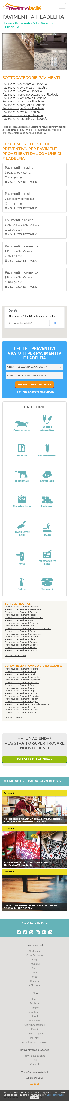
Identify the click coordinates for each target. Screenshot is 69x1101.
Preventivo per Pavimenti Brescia (21, 647)
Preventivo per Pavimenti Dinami (21, 688)
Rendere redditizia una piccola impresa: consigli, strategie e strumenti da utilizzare (33, 820)
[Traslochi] (47, 580)
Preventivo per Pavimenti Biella (20, 639)
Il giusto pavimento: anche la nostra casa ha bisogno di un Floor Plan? (30, 906)
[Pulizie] (22, 580)
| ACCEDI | (34, 1084)
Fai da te (34, 1003)
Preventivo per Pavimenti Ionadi (20, 712)
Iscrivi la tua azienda (34, 1056)
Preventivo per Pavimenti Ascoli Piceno (24, 617)
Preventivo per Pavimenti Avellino (21, 623)
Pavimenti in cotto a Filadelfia (22, 91)
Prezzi (34, 1016)
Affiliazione (34, 985)
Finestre (22, 455)
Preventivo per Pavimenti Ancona (21, 612)
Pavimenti (47, 506)
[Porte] (22, 554)
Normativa (34, 1020)
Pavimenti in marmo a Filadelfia (23, 101)
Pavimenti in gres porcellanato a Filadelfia (30, 94)
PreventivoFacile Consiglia (34, 1042)
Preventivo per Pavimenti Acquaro (21, 669)
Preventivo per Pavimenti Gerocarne (22, 710)
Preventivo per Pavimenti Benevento (23, 634)
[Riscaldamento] (47, 446)
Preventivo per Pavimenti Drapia (20, 690)
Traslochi (47, 589)
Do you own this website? (20, 323)
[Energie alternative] (47, 417)
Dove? (10, 375)
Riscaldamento (47, 455)
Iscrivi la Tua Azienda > (34, 759)
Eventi (34, 1029)
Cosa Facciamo (34, 955)
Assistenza (34, 1012)
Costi (34, 968)
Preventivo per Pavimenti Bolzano (21, 645)
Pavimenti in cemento (21, 246)
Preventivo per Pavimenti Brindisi (21, 650)
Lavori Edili (47, 481)
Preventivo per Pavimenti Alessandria (23, 609)
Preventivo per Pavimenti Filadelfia (22, 696)
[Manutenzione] (22, 497)
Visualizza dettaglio (22, 182)
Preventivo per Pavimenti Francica (21, 707)
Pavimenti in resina (19, 168)
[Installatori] (22, 471)
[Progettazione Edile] (47, 551)
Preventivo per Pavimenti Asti (19, 620)
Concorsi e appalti (34, 1033)
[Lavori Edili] (47, 471)
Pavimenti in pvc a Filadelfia (21, 111)
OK (54, 323)
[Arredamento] (22, 421)
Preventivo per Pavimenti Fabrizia (21, 693)
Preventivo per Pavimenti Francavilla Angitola (27, 704)
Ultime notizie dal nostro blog (30, 781)
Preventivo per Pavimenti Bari (19, 626)
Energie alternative (47, 428)
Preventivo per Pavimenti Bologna (21, 642)
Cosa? (10, 367)
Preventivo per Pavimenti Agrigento (22, 606)
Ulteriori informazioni (56, 1095)
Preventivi (35, 964)
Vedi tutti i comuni (13, 718)
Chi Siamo (34, 951)
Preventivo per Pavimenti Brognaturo (23, 677)
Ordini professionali (34, 1025)
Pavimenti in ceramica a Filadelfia (24, 87)
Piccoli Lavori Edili (22, 533)
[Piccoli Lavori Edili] (22, 522)
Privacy (34, 977)
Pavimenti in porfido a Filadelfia (23, 108)
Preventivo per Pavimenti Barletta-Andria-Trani (28, 628)
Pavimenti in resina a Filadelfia (22, 115)
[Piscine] (47, 525)
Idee (34, 999)
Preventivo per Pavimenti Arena (20, 671)
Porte (21, 563)
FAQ (34, 972)
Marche (35, 1007)
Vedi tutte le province (15, 655)
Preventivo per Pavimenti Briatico (21, 674)
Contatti (34, 981)
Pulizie (22, 589)
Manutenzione (22, 506)
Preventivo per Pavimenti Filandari (21, 699)
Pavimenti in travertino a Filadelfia (25, 118)
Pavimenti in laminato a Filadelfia (24, 98)
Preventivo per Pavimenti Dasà (19, 685)
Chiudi (34, 1098)
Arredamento (21, 430)
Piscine (47, 535)
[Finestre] (22, 446)
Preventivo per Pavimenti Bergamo (22, 636)
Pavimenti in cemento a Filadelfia (24, 84)
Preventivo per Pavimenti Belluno (21, 631)
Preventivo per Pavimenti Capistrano (22, 680)
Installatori (22, 481)
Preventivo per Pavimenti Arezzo (21, 615)
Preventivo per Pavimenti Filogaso (21, 701)
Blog (34, 959)
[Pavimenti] (47, 497)
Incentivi (34, 1038)
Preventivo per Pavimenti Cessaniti (22, 682)
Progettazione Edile (47, 562)
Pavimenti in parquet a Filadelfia (23, 105)
